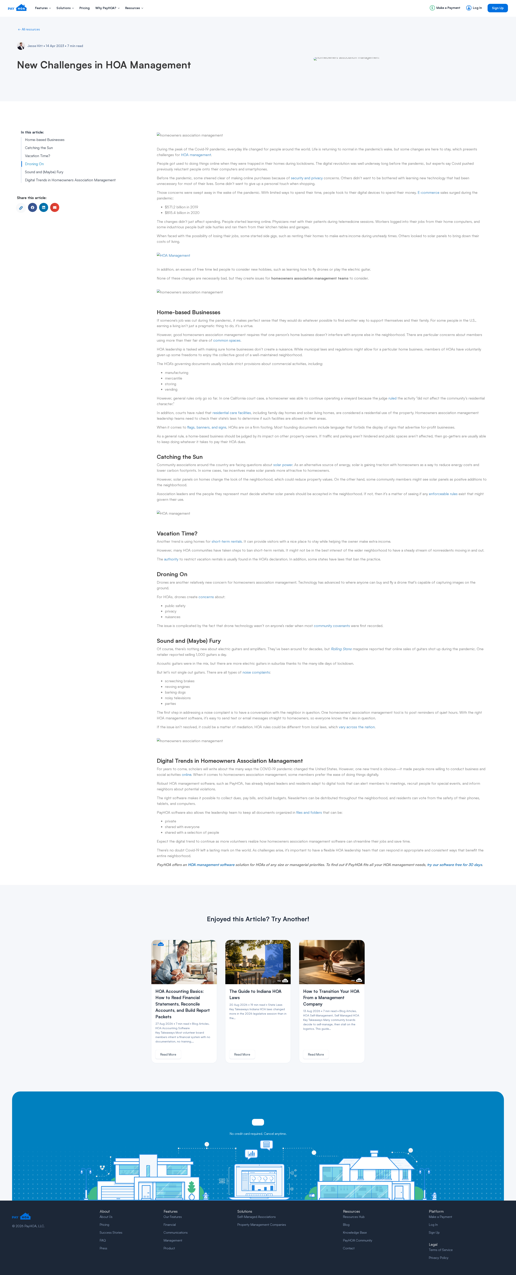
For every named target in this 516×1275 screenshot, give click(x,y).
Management (172, 1240)
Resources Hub (354, 1217)
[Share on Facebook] (32, 207)
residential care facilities (231, 412)
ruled (391, 398)
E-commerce (428, 192)
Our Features (172, 1217)
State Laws (275, 1004)
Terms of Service (441, 1250)
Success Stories (111, 1232)
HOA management (195, 154)
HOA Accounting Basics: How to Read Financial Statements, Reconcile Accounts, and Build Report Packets (182, 1004)
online (186, 774)
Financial (169, 1225)
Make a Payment (440, 1217)
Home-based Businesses (44, 140)
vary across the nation (356, 727)
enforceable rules (443, 493)
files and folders (308, 812)
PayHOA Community (357, 1240)
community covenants (331, 625)
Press (103, 1248)
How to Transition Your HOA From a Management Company (331, 998)
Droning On (34, 164)
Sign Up (434, 1232)
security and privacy (306, 178)
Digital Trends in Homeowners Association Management (70, 180)
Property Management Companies (261, 1225)
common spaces (226, 340)
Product (169, 1248)
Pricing (104, 1225)
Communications (175, 1232)
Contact (349, 1248)
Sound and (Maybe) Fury (44, 172)
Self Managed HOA (346, 1015)
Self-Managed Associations (256, 1217)
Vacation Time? (37, 155)
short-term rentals (226, 541)
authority (170, 559)
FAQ (103, 1240)
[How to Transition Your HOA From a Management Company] (332, 962)
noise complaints (255, 672)
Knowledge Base (355, 1232)
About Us (106, 1217)
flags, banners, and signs (206, 427)
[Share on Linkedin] (43, 207)
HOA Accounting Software (172, 1028)
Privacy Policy (438, 1258)
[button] (50, 8)
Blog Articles (200, 1023)
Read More (168, 1054)
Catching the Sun (39, 148)
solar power (282, 464)
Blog (346, 1225)
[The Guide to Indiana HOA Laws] (258, 962)
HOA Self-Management (318, 1015)
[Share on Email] (54, 207)
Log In (433, 1225)
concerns (206, 597)
